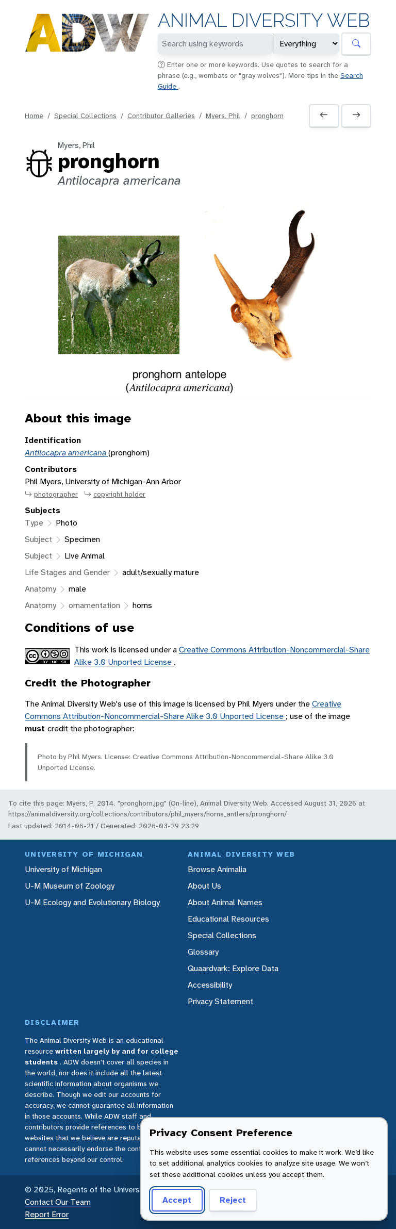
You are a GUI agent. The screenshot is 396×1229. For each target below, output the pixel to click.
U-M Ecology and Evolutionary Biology (92, 902)
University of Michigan (63, 869)
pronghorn (267, 115)
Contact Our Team (58, 1202)
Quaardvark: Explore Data (233, 968)
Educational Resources (228, 918)
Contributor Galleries (161, 115)
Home (34, 115)
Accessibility (210, 984)
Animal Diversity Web (264, 20)
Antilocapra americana (66, 452)
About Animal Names (225, 902)
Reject (233, 1199)
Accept (176, 1199)
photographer (56, 494)
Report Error (47, 1214)
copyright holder (119, 494)
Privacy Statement (220, 1001)
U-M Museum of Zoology (69, 885)
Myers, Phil (223, 115)
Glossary (203, 951)
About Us (204, 885)
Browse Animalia (217, 869)
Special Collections (85, 115)
